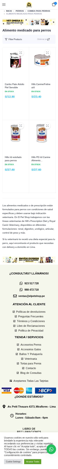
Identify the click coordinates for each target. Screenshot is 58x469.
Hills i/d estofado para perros (13, 159)
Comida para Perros (39, 11)
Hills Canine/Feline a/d (40, 86)
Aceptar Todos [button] (32, 461)
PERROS (20, 11)
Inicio (9, 11)
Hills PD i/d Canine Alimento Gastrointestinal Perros (40, 159)
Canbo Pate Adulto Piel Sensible (14, 86)
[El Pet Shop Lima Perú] (29, 4)
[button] (29, 21)
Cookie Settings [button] (13, 461)
